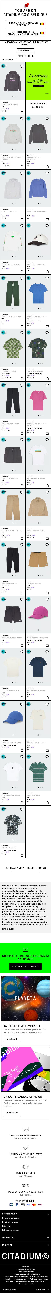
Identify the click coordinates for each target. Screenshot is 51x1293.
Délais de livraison (10, 1222)
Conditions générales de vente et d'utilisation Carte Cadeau (26, 1279)
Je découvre (12, 1112)
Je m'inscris (12, 1039)
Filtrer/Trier (24, 56)
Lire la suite (8, 928)
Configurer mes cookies (26, 1269)
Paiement (6, 1226)
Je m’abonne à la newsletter (25, 966)
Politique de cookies (26, 1272)
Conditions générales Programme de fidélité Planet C (26, 1281)
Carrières (25, 1267)
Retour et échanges (10, 1218)
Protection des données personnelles (26, 1274)
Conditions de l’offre (26, 1284)
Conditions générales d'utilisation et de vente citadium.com (26, 1276)
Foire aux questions (10, 1230)
